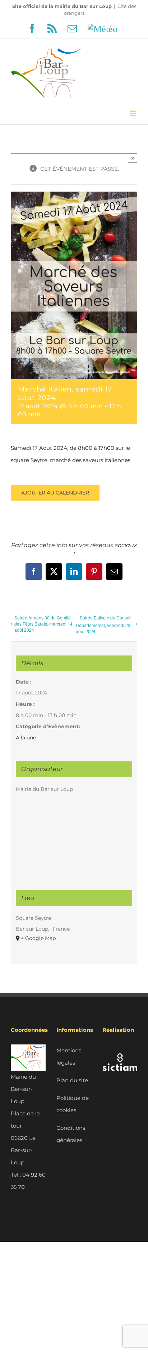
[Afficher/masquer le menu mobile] (133, 113)
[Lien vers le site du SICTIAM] (119, 1050)
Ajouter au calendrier (55, 493)
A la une (26, 737)
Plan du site (72, 1080)
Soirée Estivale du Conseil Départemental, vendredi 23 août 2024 (103, 624)
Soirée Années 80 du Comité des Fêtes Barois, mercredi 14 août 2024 (43, 623)
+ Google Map (38, 938)
